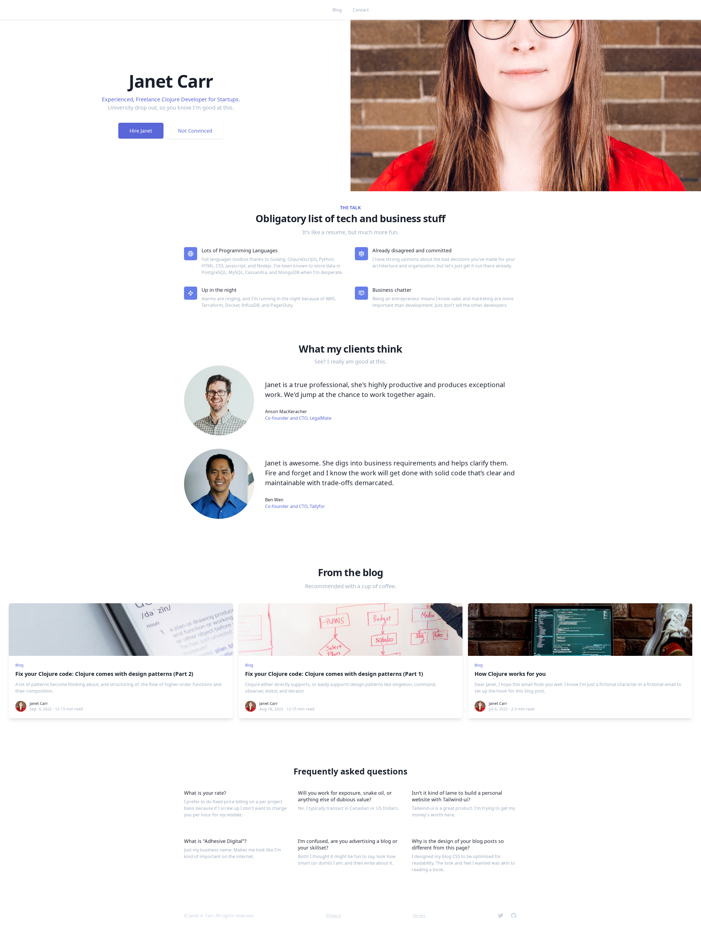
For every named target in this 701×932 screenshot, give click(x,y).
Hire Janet (141, 130)
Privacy (333, 916)
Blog (337, 10)
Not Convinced (195, 130)
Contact (361, 10)
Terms (419, 916)
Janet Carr (39, 703)
